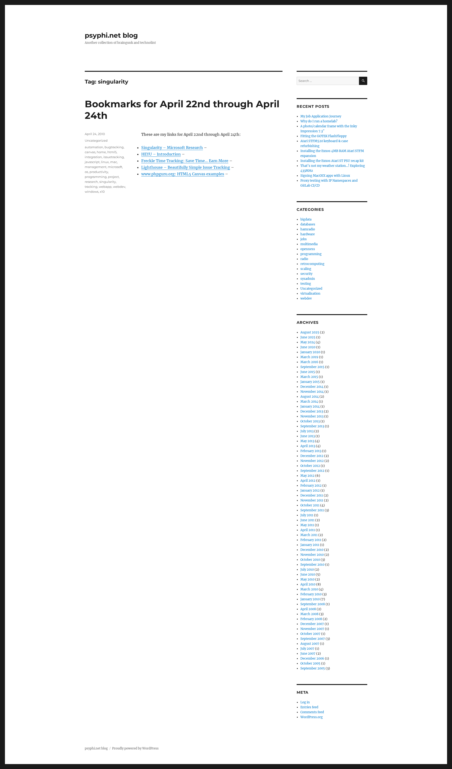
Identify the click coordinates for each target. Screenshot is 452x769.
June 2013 (307, 436)
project (113, 177)
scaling (305, 269)
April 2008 (308, 609)
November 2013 (311, 416)
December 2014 (311, 387)
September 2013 (312, 426)
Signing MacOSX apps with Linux (325, 176)
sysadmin (307, 279)
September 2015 (312, 367)
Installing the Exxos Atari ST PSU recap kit (332, 161)
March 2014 (309, 402)
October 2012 (310, 466)
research (91, 182)
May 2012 (307, 476)
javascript (92, 162)
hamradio (307, 229)
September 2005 (312, 668)
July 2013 (307, 431)
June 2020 (307, 347)
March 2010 (309, 589)
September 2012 (312, 471)
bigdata (305, 219)
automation (94, 147)
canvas (90, 152)
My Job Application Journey (320, 116)
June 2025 (307, 337)
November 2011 (311, 500)
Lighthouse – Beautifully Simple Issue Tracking (185, 167)
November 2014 (312, 392)
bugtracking (114, 147)
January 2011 (309, 545)
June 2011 (307, 520)
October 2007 (310, 634)
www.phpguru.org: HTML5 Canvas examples (182, 174)
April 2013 (307, 446)
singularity (107, 182)
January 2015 (310, 382)
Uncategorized (96, 140)
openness (307, 249)
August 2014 (309, 397)
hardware (307, 234)
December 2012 (311, 456)
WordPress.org (311, 717)
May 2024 (307, 342)
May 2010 (307, 579)
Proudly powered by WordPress (135, 748)
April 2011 (307, 530)
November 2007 (312, 629)
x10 (102, 191)
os (86, 172)
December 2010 (311, 550)
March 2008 (309, 614)
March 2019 (309, 357)
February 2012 (311, 486)
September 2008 (312, 604)
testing (305, 284)
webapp (105, 186)
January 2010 (310, 599)
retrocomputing (312, 264)
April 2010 (307, 584)
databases (307, 224)
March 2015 (309, 377)
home (101, 152)
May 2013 (307, 441)
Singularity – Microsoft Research (172, 147)
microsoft (115, 167)
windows (91, 191)
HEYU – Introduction (161, 154)
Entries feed (309, 707)
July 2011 (306, 515)
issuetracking (113, 157)
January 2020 (310, 352)
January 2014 (310, 407)
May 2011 (307, 525)
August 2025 (309, 332)
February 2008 (311, 619)
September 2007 (312, 639)
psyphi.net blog (111, 35)
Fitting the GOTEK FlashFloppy (323, 136)
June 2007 (307, 654)
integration (93, 157)
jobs (303, 239)
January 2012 (310, 491)
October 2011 (309, 505)
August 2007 (309, 644)
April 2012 (307, 481)
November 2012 (312, 461)
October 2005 (310, 663)
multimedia (309, 244)
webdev (119, 186)
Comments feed (312, 712)
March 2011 (309, 535)
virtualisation (310, 294)
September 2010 (312, 565)
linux (105, 162)
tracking (91, 186)
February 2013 (310, 451)
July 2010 (307, 570)
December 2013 (311, 411)
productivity (98, 172)
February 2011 (310, 540)
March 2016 (309, 362)
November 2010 (312, 555)
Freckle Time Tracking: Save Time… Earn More (184, 160)
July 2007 (307, 649)
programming (96, 177)
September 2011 (312, 510)
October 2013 (310, 421)
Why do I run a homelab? (318, 121)
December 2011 (311, 495)
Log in (305, 702)
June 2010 (307, 575)
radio (304, 259)
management (95, 167)
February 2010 (311, 594)
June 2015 (307, 372)
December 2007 (312, 624)
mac (113, 162)
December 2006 (312, 659)
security (306, 274)
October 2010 (310, 560)
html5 (112, 152)
